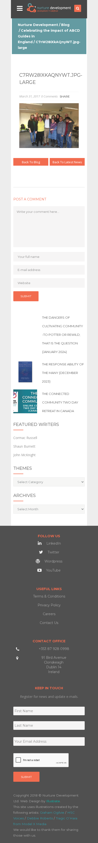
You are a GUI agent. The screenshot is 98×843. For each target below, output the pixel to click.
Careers (49, 614)
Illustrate (53, 801)
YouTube (53, 570)
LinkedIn (53, 543)
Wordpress (53, 561)
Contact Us (49, 623)
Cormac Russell (25, 437)
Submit (26, 777)
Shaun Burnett (24, 446)
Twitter (53, 552)
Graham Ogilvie (52, 812)
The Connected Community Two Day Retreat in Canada (60, 402)
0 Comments (49, 96)
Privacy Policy (49, 605)
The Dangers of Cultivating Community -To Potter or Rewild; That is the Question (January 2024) (62, 335)
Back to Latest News (67, 162)
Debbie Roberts (40, 818)
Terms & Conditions (49, 596)
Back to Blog (31, 162)
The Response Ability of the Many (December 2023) (63, 372)
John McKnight (24, 455)
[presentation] (41, 760)
